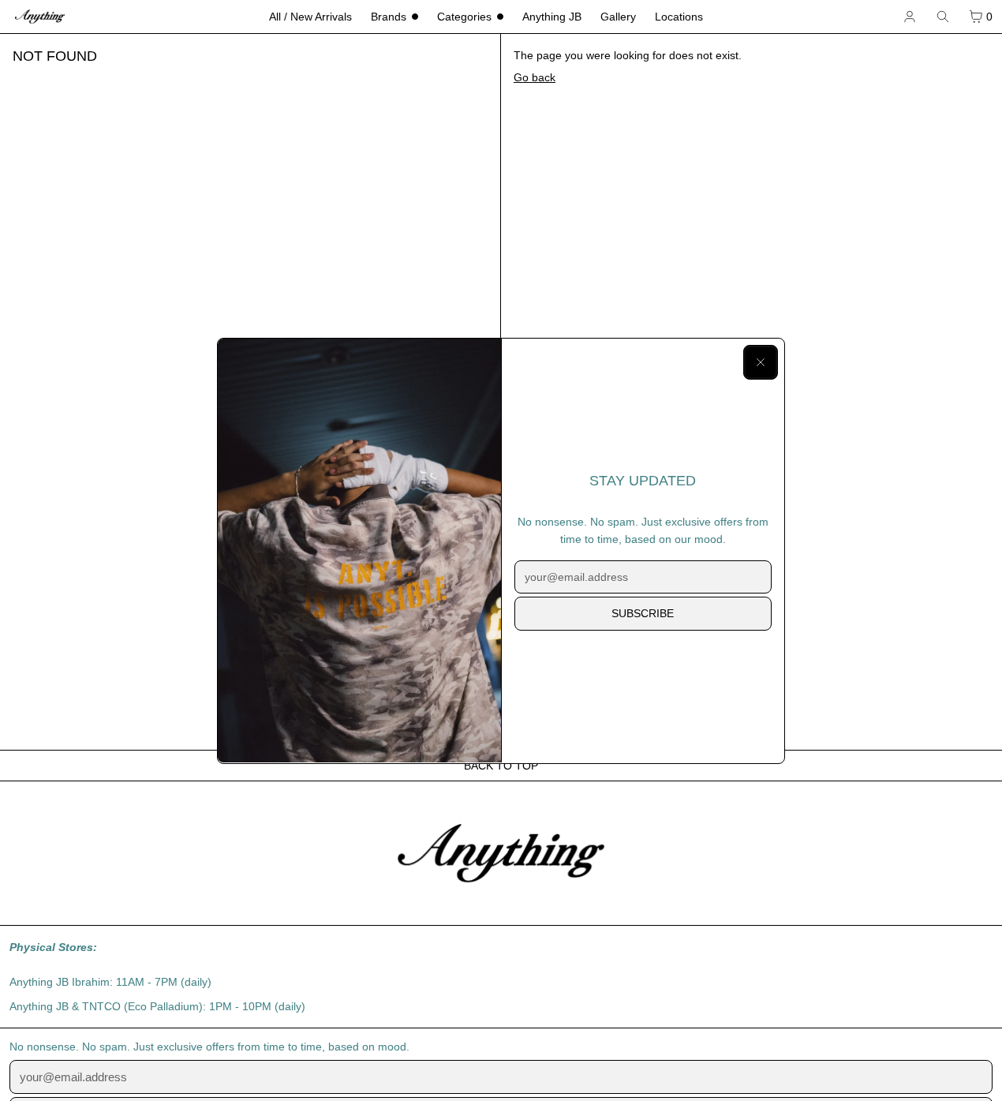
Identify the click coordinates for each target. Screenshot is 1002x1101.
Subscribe (642, 613)
